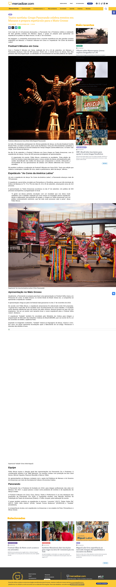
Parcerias (47, 575)
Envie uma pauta (49, 577)
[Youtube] (107, 3)
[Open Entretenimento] (44, 9)
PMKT (71, 3)
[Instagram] (99, 3)
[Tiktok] (102, 3)
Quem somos (32, 574)
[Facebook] (97, 3)
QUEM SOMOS (63, 3)
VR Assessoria (32, 578)
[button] (114, 12)
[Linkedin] (104, 3)
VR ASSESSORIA (80, 3)
